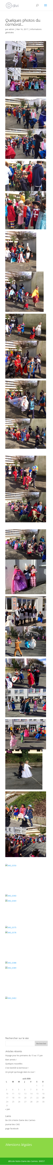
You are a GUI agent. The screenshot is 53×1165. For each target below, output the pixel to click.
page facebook (11, 1128)
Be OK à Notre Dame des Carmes (20, 1120)
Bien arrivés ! (11, 1059)
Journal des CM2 (12, 1124)
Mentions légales (18, 1144)
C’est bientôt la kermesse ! (16, 1068)
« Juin (7, 1109)
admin (11, 29)
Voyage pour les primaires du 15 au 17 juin (24, 1055)
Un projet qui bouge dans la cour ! (20, 1072)
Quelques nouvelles (13, 1063)
